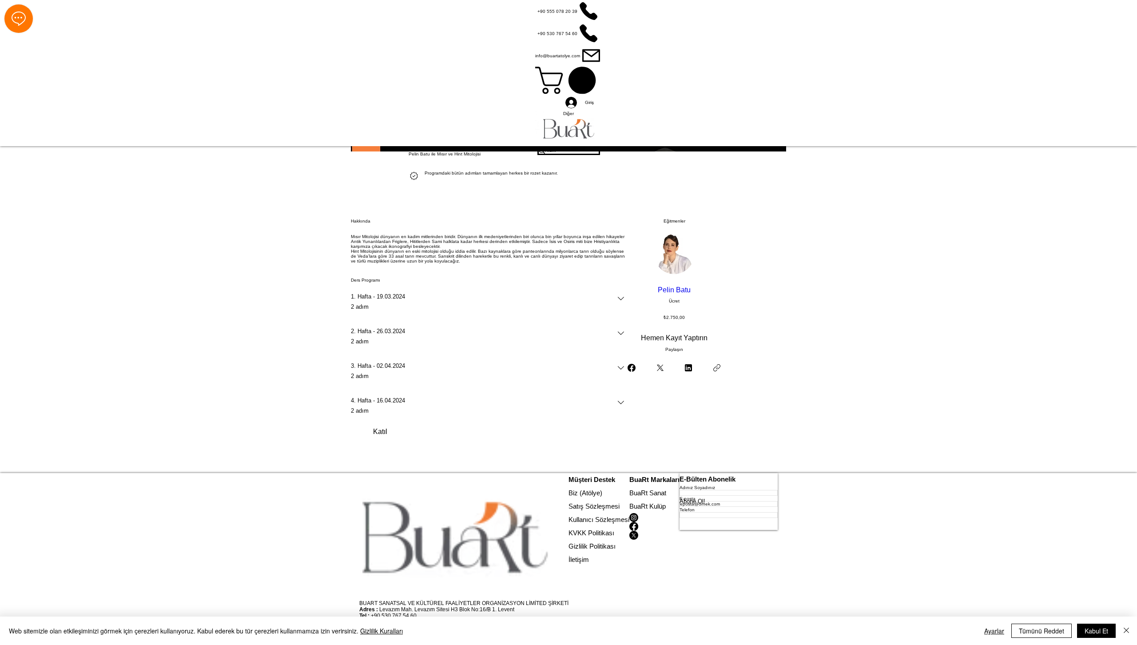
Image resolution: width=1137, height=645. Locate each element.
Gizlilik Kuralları (381, 630)
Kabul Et (1096, 630)
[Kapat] (1126, 631)
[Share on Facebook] (631, 367)
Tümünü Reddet (1041, 630)
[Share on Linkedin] (688, 367)
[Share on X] (660, 367)
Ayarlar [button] (994, 630)
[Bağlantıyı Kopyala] (717, 367)
